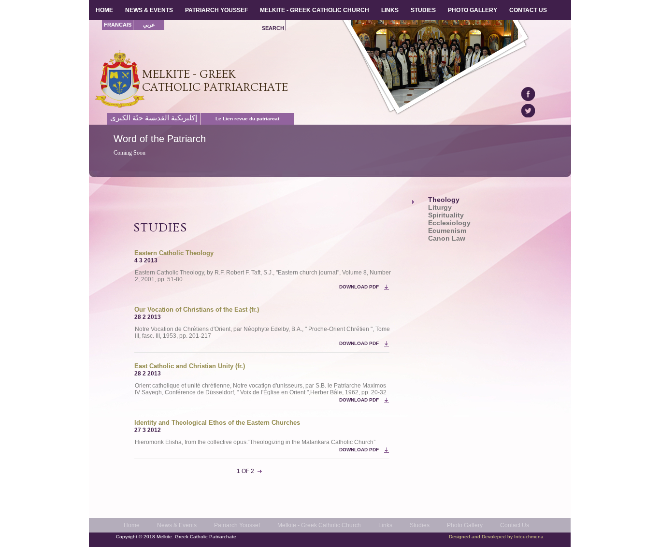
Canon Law (446, 238)
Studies (420, 525)
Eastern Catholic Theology (174, 253)
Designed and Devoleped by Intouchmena (496, 536)
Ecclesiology (449, 223)
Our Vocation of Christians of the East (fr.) (196, 309)
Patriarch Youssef (237, 525)
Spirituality (446, 215)
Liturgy (440, 207)
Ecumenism (447, 230)
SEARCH (273, 28)
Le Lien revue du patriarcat (247, 118)
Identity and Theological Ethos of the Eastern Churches (217, 422)
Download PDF (359, 286)
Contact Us (514, 525)
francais (117, 25)
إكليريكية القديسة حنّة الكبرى (153, 118)
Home (132, 525)
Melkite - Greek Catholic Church (319, 525)
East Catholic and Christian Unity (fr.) (189, 366)
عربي (149, 25)
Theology (443, 199)
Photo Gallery (465, 525)
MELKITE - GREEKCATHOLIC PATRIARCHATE (215, 81)
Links (385, 525)
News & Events (177, 525)
